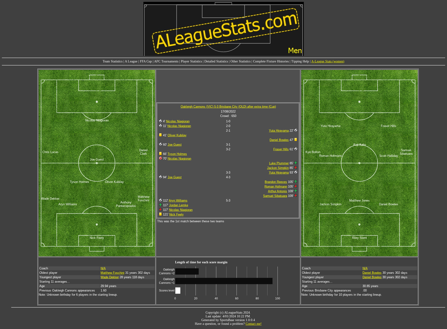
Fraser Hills (281, 149)
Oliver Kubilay (177, 135)
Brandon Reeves (276, 182)
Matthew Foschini (112, 272)
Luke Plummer (279, 163)
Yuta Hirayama (279, 130)
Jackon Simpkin (278, 168)
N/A (103, 268)
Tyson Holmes (177, 154)
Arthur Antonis (277, 191)
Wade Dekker (110, 277)
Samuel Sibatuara (275, 196)
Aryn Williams (178, 200)
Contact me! (254, 324)
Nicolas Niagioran (178, 121)
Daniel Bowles (279, 140)
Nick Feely (176, 214)
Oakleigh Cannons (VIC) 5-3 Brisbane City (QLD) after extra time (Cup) (228, 106)
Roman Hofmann (275, 186)
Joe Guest (175, 144)
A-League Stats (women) (327, 61)
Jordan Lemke (178, 205)
